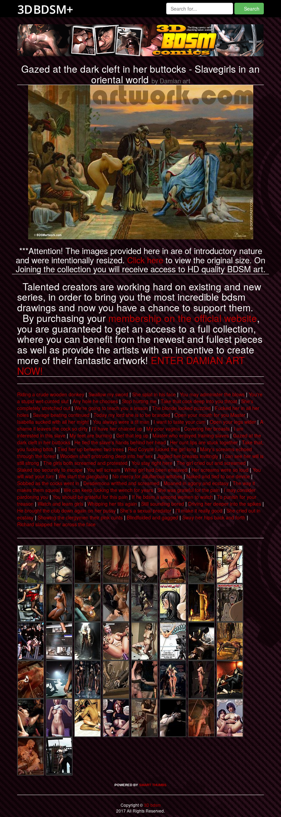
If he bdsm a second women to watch (172, 496)
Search (251, 8)
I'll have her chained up (117, 428)
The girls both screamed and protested (85, 462)
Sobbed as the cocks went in (48, 483)
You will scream (103, 469)
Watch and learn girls (60, 503)
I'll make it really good (198, 510)
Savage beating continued (61, 414)
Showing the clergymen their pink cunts (80, 517)
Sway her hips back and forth (213, 517)
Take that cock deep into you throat (199, 401)
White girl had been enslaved (155, 469)
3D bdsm (152, 805)
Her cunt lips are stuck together (204, 442)
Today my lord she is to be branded (132, 414)
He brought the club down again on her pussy (66, 510)
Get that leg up (132, 435)
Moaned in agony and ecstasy (196, 483)
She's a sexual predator (145, 510)
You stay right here (152, 462)
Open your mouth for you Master (209, 414)
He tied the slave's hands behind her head (120, 442)
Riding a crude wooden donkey (50, 394)
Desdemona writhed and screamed (121, 483)
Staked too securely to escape (50, 469)
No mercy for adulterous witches (147, 476)
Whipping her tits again (112, 503)
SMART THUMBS (153, 785)
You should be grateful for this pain (90, 496)
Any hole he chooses (95, 401)
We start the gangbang (83, 476)
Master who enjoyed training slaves (190, 435)
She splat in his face (154, 394)
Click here (145, 260)
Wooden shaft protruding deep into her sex (106, 456)
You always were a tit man (121, 421)
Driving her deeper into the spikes (224, 503)
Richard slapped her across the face (56, 524)
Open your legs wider (233, 421)
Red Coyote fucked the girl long (162, 449)
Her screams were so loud (220, 469)
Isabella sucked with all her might (53, 421)
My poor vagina (163, 428)
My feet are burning (91, 435)
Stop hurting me (139, 401)
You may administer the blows (212, 394)
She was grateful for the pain (188, 489)
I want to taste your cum (180, 421)
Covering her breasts (207, 428)
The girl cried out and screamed (211, 462)
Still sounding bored (162, 503)
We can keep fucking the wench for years (108, 489)
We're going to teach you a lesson (111, 408)
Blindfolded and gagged (152, 517)
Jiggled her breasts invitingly (187, 456)
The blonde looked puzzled (181, 408)
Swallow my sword (108, 394)
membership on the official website (182, 318)
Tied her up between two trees (91, 449)
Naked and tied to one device (218, 476)
